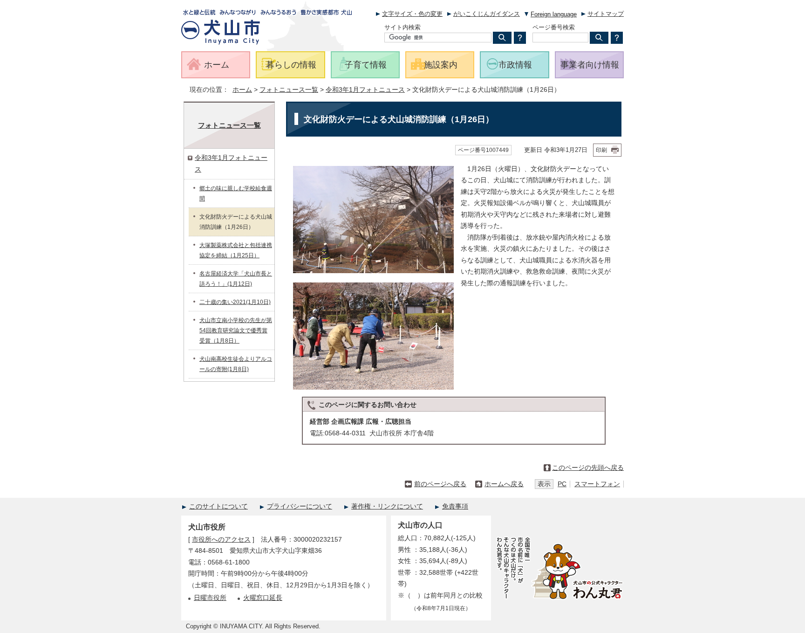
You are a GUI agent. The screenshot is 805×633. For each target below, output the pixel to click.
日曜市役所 (210, 597)
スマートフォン (597, 484)
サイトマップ (605, 13)
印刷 (601, 150)
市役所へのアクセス (221, 539)
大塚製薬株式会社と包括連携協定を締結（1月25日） (235, 250)
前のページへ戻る (440, 484)
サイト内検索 (402, 27)
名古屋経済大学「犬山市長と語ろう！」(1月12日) (235, 278)
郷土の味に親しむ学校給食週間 (235, 193)
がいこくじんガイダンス (486, 13)
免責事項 (455, 506)
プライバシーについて (299, 506)
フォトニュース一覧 (288, 89)
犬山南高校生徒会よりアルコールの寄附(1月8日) (235, 364)
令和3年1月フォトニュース (365, 89)
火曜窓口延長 (262, 597)
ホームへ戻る (504, 484)
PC (562, 484)
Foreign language (554, 14)
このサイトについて (218, 506)
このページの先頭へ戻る (588, 467)
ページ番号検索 (553, 27)
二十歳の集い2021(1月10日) (235, 302)
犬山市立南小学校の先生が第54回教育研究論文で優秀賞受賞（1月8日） (235, 330)
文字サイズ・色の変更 (412, 13)
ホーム (242, 89)
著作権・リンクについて (387, 506)
